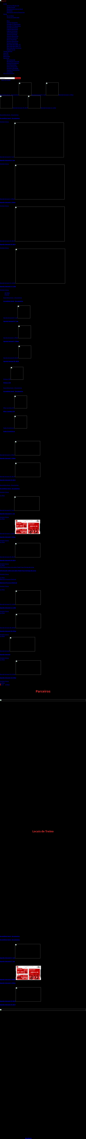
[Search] (0, 76)
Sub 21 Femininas (12, 39)
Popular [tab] (6, 294)
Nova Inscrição (11, 60)
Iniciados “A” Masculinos (13, 24)
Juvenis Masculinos (12, 33)
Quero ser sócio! (5, 80)
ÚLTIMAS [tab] (7, 293)
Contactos (10, 71)
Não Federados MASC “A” (14, 44)
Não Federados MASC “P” (14, 46)
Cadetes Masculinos (12, 29)
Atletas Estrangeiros (13, 63)
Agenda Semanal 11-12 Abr (48, 108)
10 (6, 684)
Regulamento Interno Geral (15, 9)
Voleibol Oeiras (4, 122)
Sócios (5, 14)
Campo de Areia (7, 51)
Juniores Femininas (12, 38)
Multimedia (6, 56)
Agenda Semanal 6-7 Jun (39, 95)
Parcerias (6, 55)
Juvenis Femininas (12, 34)
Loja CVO (5, 53)
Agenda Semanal (5, 651)
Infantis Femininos (12, 22)
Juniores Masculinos (12, 36)
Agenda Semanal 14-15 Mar (7, 674)
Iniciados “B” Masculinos (14, 26)
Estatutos (10, 11)
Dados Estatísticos (8, 428)
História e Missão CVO (13, 5)
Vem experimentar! (8, 73)
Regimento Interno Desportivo (16, 12)
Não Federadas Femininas (14, 48)
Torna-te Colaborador (13, 17)
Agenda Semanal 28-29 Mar (7, 627)
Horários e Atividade (12, 68)
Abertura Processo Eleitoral (8, 579)
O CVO (5, 4)
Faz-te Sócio (10, 16)
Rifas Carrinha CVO (8, 408)
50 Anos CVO (6, 379)
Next (8, 684)
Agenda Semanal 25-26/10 (20, 108)
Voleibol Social (11, 49)
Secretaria (6, 58)
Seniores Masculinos (12, 41)
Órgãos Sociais (11, 7)
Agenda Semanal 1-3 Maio (66, 95)
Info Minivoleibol (12, 65)
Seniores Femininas (12, 43)
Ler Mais (2, 495)
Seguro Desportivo (12, 66)
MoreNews (28, 1138)
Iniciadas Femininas (12, 27)
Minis (8, 21)
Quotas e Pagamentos (13, 70)
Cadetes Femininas (12, 31)
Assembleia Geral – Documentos (9, 95)
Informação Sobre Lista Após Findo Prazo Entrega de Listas (17, 567)
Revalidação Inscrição (13, 61)
